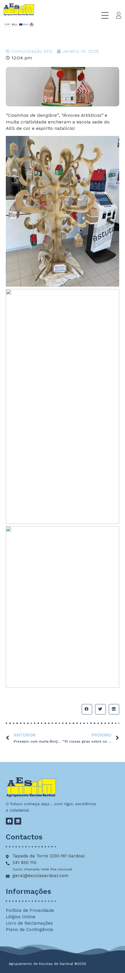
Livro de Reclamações (29, 923)
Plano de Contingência (29, 929)
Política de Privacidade (30, 910)
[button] (87, 709)
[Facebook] (9, 821)
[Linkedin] (17, 821)
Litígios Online (20, 916)
